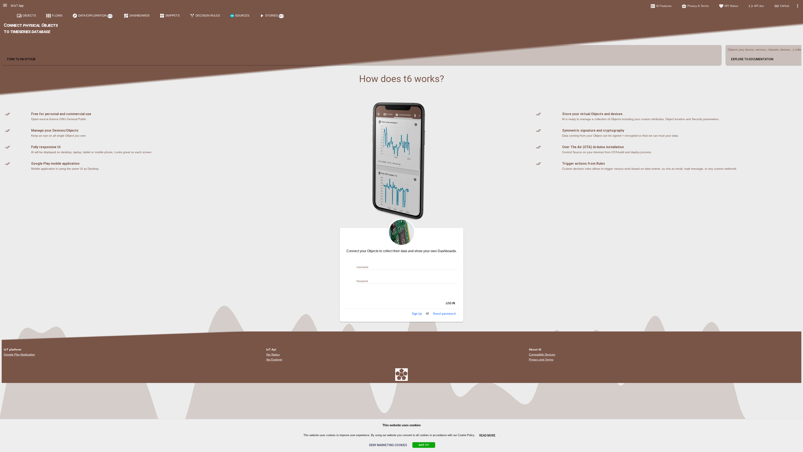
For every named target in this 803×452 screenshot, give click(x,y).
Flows (54, 15)
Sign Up (417, 313)
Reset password (444, 313)
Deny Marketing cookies (388, 445)
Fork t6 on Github (21, 59)
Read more (487, 435)
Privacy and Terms (541, 359)
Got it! (424, 445)
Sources (241, 15)
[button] (5, 5)
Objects (26, 15)
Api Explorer (274, 359)
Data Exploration (92, 15)
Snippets (170, 15)
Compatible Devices (542, 354)
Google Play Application (19, 354)
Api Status (273, 354)
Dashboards (137, 15)
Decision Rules (205, 15)
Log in (448, 303)
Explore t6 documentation (752, 59)
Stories (271, 15)
